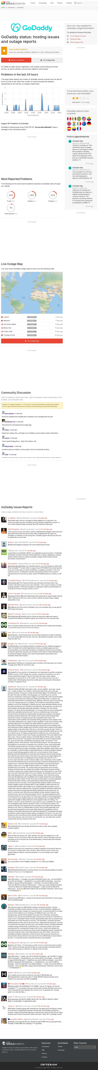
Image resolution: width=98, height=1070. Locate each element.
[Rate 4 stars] (84, 98)
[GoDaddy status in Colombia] (74, 129)
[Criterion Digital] (49, 1064)
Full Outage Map (49, 60)
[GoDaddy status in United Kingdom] (69, 124)
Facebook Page (75, 39)
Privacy (60, 3)
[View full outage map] (32, 293)
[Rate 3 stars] (81, 98)
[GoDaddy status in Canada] (69, 119)
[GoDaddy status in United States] (84, 119)
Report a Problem (17, 60)
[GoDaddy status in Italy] (79, 124)
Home (33, 3)
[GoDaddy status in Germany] (89, 124)
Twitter (60, 1046)
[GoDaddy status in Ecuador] (89, 119)
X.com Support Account (78, 36)
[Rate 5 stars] (88, 98)
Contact (69, 3)
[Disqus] (32, 434)
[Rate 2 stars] (77, 98)
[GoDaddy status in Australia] (84, 124)
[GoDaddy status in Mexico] (74, 119)
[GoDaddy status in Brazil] (79, 119)
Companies (43, 3)
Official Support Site (76, 42)
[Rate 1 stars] (74, 98)
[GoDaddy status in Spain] (69, 129)
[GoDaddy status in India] (74, 124)
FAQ (51, 3)
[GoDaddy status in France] (79, 129)
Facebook (61, 1050)
